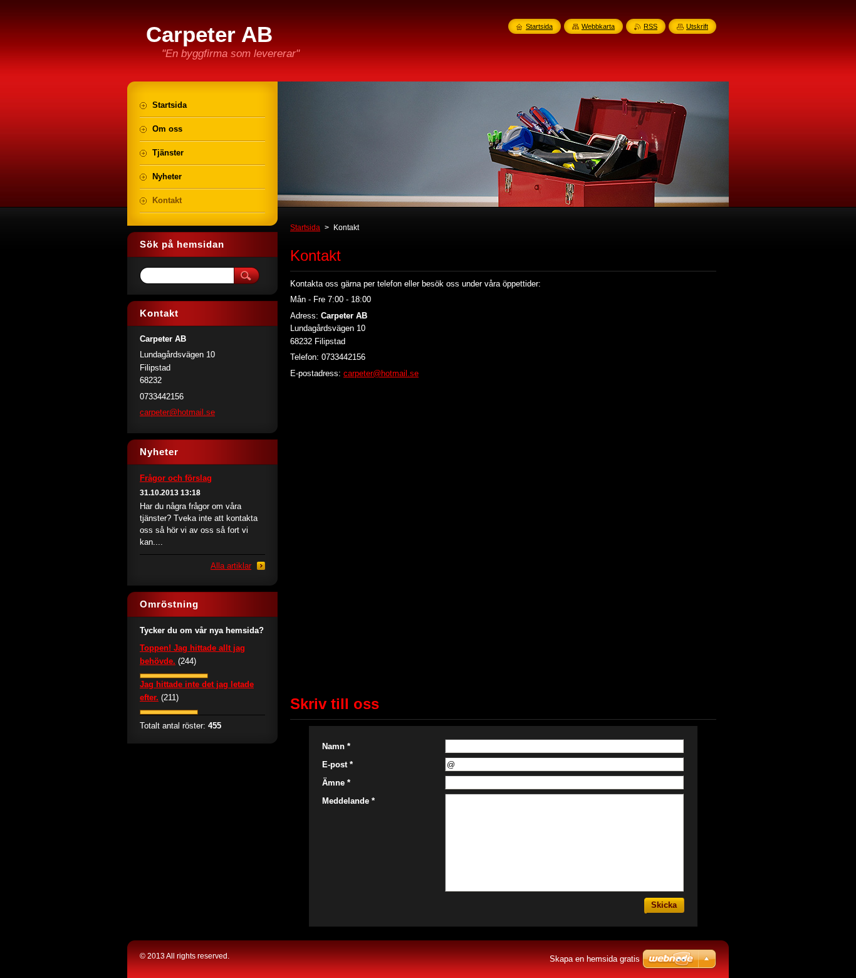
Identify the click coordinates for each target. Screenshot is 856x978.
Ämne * (336, 782)
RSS (650, 26)
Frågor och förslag (176, 478)
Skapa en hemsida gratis (595, 959)
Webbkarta (598, 26)
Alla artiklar (231, 565)
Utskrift (697, 26)
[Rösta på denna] (174, 675)
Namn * (336, 746)
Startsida (305, 227)
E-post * (337, 764)
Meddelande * (348, 801)
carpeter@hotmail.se (381, 373)
